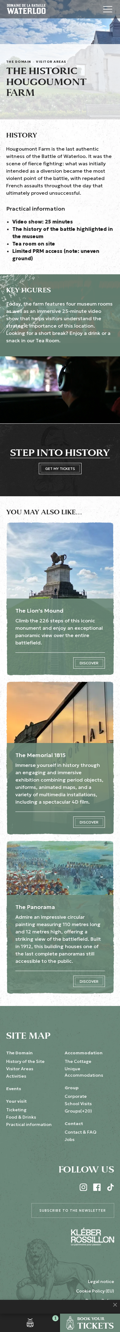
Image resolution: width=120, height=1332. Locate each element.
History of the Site (25, 1061)
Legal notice (101, 1281)
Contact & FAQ (80, 1132)
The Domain (18, 62)
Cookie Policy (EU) (95, 1291)
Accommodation (83, 1053)
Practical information (29, 1124)
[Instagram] (83, 1187)
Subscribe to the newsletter (72, 1210)
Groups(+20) (78, 1111)
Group (72, 1087)
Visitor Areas (51, 62)
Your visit (16, 1101)
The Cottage (78, 1061)
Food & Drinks (21, 1117)
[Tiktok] (110, 1187)
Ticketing (16, 1110)
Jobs (69, 1139)
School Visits (78, 1103)
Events (13, 1088)
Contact (74, 1123)
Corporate (76, 1096)
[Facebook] (97, 1187)
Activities (16, 1076)
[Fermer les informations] (115, 1304)
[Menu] (108, 9)
